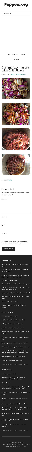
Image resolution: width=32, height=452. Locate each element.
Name (4, 217)
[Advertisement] (16, 35)
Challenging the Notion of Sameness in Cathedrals (14, 343)
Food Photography (21, 446)
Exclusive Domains (11, 446)
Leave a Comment (21, 74)
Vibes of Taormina (6, 383)
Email (4, 225)
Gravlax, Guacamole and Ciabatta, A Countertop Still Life (16, 293)
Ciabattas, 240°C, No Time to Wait (10, 301)
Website (4, 233)
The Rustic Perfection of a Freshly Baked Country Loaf (15, 284)
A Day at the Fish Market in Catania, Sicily (12, 360)
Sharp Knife (24, 444)
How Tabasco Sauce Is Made (9, 280)
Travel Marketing (15, 444)
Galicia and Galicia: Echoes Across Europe (13, 327)
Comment (5, 199)
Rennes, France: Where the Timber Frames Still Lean (15, 404)
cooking (10, 180)
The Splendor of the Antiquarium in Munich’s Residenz (15, 347)
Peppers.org (16, 4)
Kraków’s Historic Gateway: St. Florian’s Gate (13, 320)
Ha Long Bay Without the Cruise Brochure (12, 324)
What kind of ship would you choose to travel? (13, 356)
